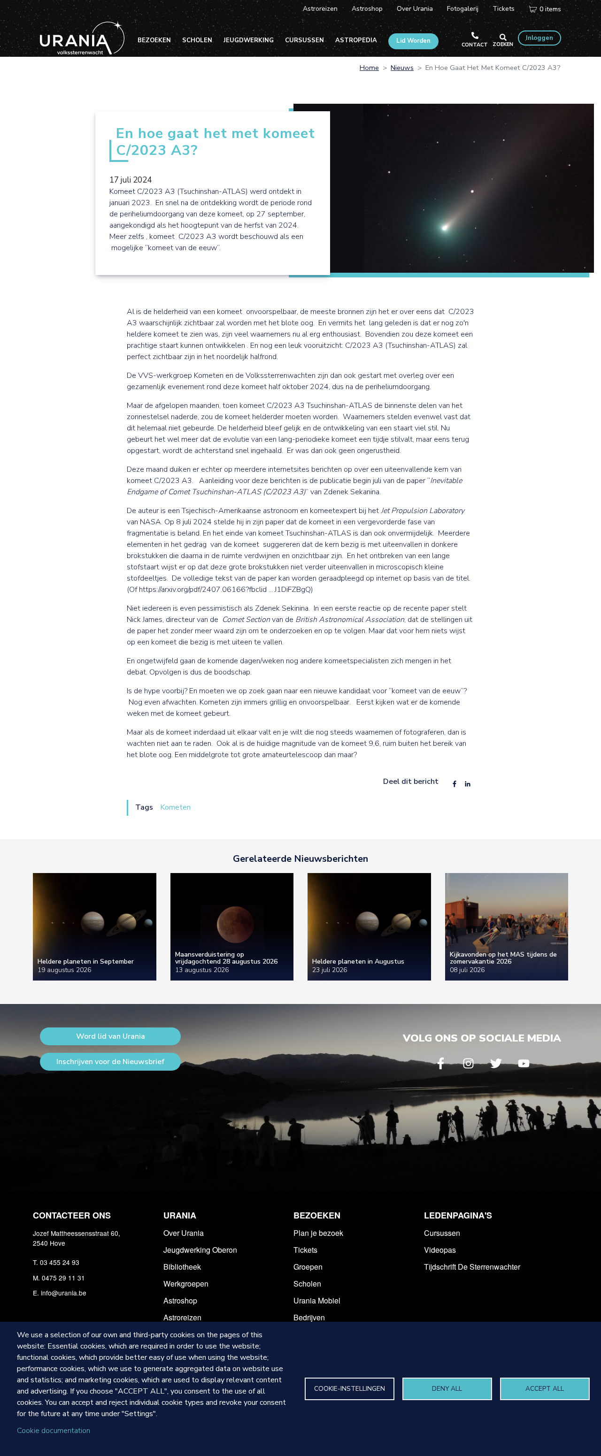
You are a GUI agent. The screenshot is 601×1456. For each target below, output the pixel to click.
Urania (179, 1215)
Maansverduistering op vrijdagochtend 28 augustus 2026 (226, 958)
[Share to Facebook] (454, 783)
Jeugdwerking (248, 40)
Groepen (308, 1266)
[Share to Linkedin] (467, 783)
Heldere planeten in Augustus (358, 961)
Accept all (544, 1388)
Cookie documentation (53, 1430)
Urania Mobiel (316, 1300)
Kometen (175, 807)
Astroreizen (320, 8)
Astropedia (356, 40)
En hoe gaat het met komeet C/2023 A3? (216, 142)
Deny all (447, 1388)
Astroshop (367, 8)
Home (369, 67)
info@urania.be (63, 1292)
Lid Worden (413, 41)
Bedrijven (309, 1317)
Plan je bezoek (318, 1232)
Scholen (197, 40)
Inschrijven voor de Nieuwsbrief (110, 1062)
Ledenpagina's (458, 1215)
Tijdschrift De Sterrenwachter (472, 1266)
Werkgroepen (185, 1283)
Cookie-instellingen (349, 1388)
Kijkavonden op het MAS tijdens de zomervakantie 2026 (503, 958)
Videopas (440, 1249)
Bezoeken (154, 40)
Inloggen (539, 38)
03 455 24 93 (59, 1262)
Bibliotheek (182, 1266)
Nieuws (402, 67)
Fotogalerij (462, 8)
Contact (475, 44)
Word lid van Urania (110, 1036)
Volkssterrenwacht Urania (82, 37)
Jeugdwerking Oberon (200, 1249)
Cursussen (304, 40)
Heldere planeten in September (86, 961)
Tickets (504, 8)
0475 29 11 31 (63, 1277)
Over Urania (415, 8)
